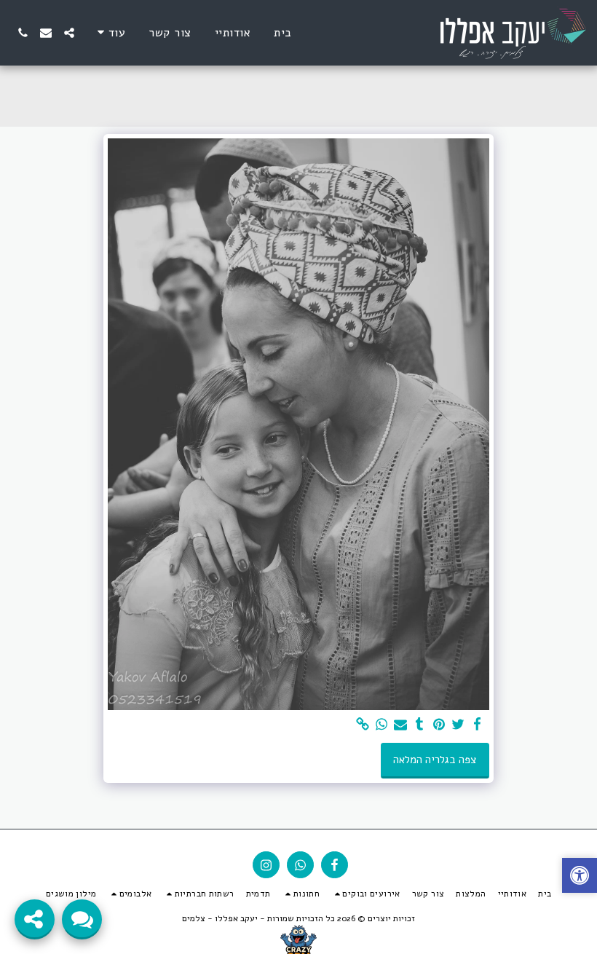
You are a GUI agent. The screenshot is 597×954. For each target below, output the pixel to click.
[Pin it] (439, 724)
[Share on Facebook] (477, 724)
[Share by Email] (401, 724)
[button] (69, 33)
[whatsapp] (381, 724)
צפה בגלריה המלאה (434, 759)
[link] (362, 724)
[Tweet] (457, 724)
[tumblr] (420, 724)
